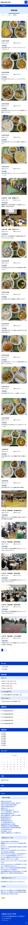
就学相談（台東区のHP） (6, 818)
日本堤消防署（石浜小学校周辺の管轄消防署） (11, 827)
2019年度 (3, 745)
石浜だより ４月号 (7, 688)
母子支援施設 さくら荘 (6, 831)
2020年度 (3, 743)
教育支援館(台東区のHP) (6, 817)
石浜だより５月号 (7, 686)
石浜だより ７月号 (9, 681)
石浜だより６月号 (9, 683)
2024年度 (3, 736)
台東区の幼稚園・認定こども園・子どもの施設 (10, 815)
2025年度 (3, 735)
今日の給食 (4, 669)
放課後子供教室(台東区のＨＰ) (7, 810)
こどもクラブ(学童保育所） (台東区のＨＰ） (10, 811)
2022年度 (3, 740)
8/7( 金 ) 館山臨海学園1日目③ (7, 720)
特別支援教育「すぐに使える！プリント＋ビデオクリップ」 (12, 881)
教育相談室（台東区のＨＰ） (6, 820)
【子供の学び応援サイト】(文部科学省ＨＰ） (10, 841)
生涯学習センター (4, 808)
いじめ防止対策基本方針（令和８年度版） (11, 694)
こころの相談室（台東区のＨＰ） (7, 822)
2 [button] (4, 650)
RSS (4, 898)
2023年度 (3, 738)
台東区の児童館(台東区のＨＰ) (7, 813)
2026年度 (3, 733)
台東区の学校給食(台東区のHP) (8, 806)
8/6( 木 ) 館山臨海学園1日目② (7, 723)
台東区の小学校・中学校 (6, 801)
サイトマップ (5, 920)
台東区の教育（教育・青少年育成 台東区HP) (11, 803)
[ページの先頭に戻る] (26, 923)
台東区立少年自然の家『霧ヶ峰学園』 (9, 804)
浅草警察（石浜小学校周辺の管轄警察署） (10, 825)
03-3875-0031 (7, 918)
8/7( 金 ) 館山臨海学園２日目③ (7, 710)
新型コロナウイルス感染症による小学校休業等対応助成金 (13, 890)
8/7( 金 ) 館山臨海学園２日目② (7, 714)
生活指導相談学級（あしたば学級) (8, 824)
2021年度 (3, 742)
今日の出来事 (5, 666)
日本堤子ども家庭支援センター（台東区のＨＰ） (11, 832)
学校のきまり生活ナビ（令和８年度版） (11, 701)
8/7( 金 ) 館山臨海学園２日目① (7, 717)
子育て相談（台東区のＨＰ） (6, 829)
